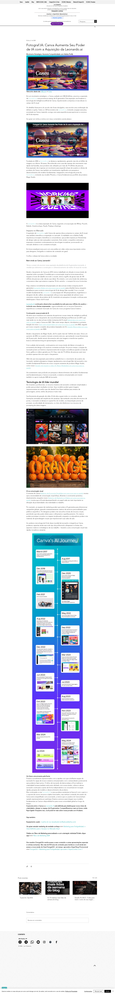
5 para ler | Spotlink (26, 898)
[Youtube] (38, 942)
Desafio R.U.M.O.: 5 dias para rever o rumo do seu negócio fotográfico (84, 898)
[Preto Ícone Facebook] (56, 942)
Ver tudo (95, 877)
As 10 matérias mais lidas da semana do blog (56, 898)
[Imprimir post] (31, 866)
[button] (95, 26)
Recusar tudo (98, 991)
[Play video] (57, 200)
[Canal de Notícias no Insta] (20, 942)
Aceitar (108, 991)
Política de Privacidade (71, 991)
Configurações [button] (88, 991)
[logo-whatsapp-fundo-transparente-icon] (32, 942)
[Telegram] (26, 942)
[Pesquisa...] (95, 21)
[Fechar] (113, 991)
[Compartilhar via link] (27, 866)
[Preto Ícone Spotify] (50, 942)
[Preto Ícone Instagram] (44, 942)
